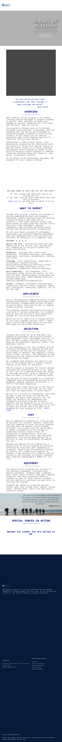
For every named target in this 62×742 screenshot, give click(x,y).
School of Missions (45, 24)
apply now (13, 201)
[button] (56, 5)
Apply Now (45, 35)
